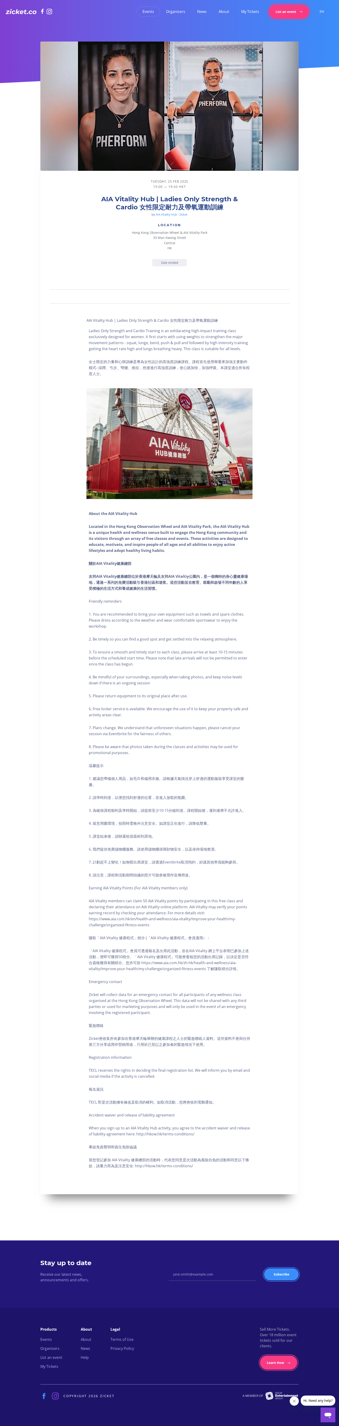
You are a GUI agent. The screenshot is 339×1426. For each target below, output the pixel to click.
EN (322, 11)
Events (148, 11)
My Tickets (250, 11)
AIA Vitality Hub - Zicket (171, 214)
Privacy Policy (122, 1348)
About (224, 11)
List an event (286, 11)
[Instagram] (49, 11)
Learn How (275, 1362)
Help (85, 1357)
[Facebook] (44, 11)
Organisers (175, 11)
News (202, 11)
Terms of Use (122, 1339)
